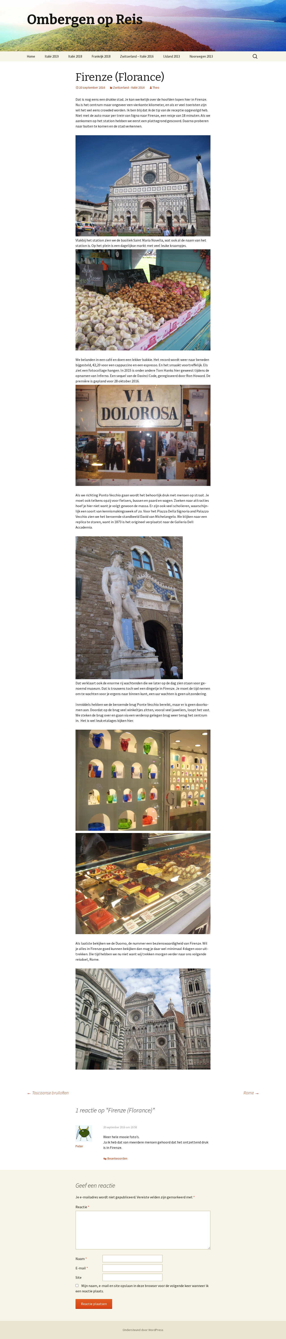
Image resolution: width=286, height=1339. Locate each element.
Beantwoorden (117, 1158)
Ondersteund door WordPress (143, 1330)
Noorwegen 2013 (201, 56)
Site (79, 1277)
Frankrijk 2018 (101, 56)
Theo (156, 87)
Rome (251, 1092)
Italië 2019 (52, 56)
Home (31, 56)
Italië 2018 (75, 56)
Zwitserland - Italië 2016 (129, 87)
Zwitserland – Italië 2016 (137, 56)
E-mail (82, 1268)
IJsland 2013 (171, 56)
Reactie (82, 1207)
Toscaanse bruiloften (48, 1092)
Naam (81, 1258)
